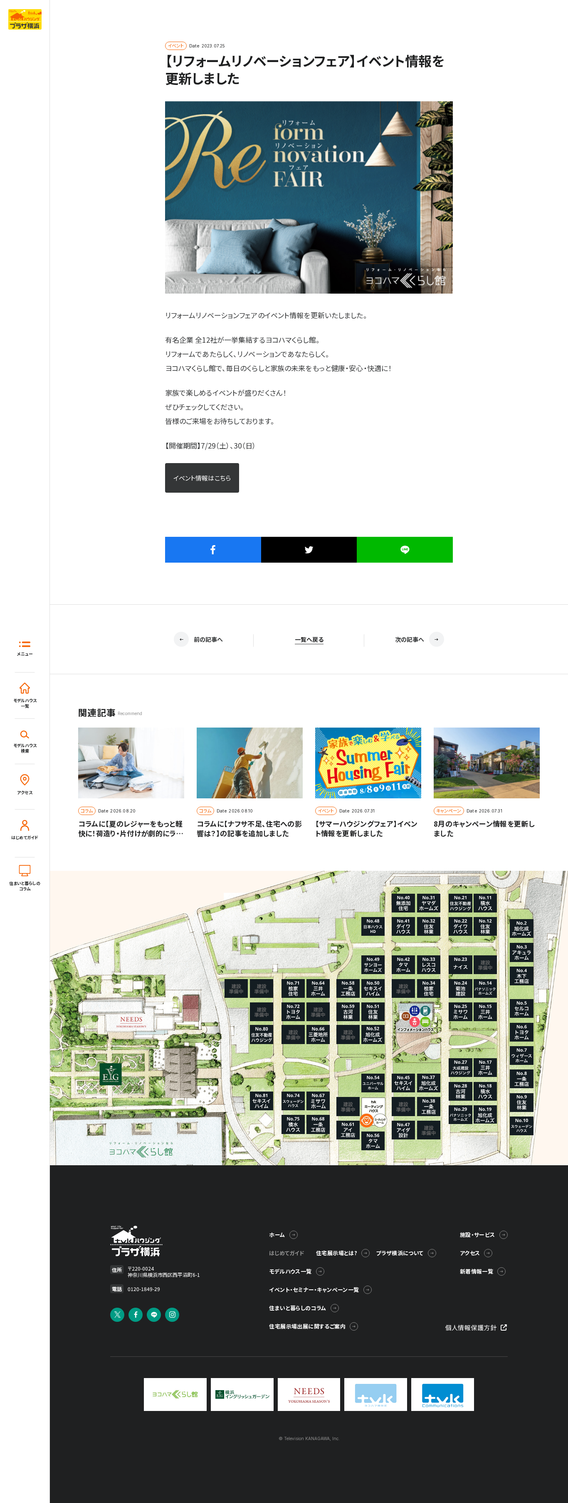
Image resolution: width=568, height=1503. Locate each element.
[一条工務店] (521, 1078)
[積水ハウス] (485, 903)
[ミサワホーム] (460, 1011)
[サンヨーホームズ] (373, 964)
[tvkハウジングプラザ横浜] (131, 1241)
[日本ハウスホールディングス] (373, 926)
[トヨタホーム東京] (521, 1032)
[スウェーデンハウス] (521, 1126)
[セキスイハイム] (403, 1083)
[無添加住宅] (403, 903)
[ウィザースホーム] (521, 1055)
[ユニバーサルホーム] (373, 1083)
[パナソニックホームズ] (485, 988)
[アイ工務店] (348, 1130)
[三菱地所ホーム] (318, 1034)
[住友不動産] (460, 903)
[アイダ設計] (403, 1130)
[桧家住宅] (428, 988)
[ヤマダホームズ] (428, 903)
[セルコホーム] (521, 1008)
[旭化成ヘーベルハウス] (521, 928)
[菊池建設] (460, 988)
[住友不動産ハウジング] (261, 1034)
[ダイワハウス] (460, 926)
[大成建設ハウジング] (460, 1067)
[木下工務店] (521, 976)
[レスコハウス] (428, 964)
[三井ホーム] (485, 1011)
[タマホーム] (403, 964)
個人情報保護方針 (471, 1327)
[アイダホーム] (521, 952)
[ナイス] (460, 964)
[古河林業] (460, 1091)
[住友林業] (521, 1102)
